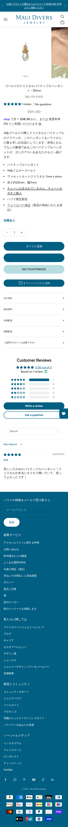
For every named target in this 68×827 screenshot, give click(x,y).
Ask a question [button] (34, 415)
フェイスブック (12, 750)
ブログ (7, 633)
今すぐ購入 (34, 257)
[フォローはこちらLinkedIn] (52, 779)
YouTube (8, 769)
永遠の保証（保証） (15, 569)
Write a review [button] (34, 406)
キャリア (9, 640)
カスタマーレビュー (15, 647)
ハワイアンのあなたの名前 (19, 724)
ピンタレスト (11, 756)
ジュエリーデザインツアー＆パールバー (26, 666)
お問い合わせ (11, 549)
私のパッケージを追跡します (20, 608)
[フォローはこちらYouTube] (34, 779)
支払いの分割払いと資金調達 (20, 575)
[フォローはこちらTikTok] (43, 779)
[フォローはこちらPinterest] (24, 779)
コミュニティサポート (16, 691)
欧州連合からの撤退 (15, 556)
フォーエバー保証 (18, 205)
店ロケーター (11, 602)
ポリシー (9, 582)
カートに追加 (34, 246)
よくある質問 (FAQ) (15, 562)
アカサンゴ (10, 711)
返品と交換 (10, 589)
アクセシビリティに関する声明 (21, 542)
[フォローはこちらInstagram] (15, 779)
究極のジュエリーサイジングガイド (24, 718)
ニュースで (10, 660)
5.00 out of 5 (43, 367)
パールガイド (11, 705)
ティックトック (12, 763)
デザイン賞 (10, 653)
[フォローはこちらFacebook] (5, 779)
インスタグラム (12, 743)
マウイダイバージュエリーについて (24, 627)
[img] (12, 454)
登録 (11, 522)
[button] (13, 104)
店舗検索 (9, 673)
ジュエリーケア (12, 698)
